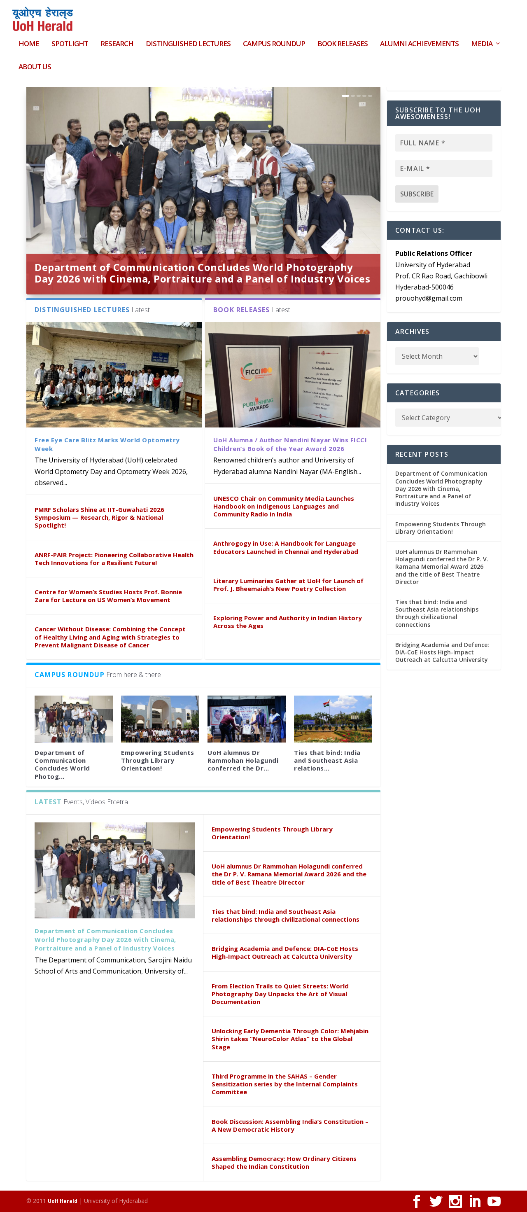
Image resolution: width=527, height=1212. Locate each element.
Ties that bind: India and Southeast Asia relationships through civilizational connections (285, 915)
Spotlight (69, 44)
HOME (29, 44)
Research (116, 44)
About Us (35, 67)
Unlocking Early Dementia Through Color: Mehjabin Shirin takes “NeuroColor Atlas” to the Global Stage (290, 1039)
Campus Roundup (274, 44)
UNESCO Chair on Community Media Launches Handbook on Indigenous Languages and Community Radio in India (283, 506)
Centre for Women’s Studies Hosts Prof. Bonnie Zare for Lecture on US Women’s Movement (108, 596)
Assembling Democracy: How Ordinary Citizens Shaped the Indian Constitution (284, 1162)
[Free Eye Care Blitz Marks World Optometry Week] (114, 374)
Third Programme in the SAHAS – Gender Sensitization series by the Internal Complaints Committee (285, 1084)
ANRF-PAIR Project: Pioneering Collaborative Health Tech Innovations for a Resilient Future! (114, 559)
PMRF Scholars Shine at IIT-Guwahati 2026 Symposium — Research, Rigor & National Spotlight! (99, 517)
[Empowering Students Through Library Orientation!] (160, 719)
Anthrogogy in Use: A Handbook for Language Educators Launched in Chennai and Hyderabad (285, 547)
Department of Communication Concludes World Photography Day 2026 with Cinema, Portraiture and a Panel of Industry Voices (202, 272)
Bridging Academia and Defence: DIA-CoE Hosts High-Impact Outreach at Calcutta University (285, 952)
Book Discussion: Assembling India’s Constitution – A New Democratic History (290, 1125)
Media (481, 44)
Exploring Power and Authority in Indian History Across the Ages (287, 622)
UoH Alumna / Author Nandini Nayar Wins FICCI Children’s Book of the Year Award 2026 (290, 444)
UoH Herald (62, 1201)
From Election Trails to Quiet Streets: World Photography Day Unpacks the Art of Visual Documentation (280, 994)
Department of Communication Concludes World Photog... (62, 764)
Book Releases (342, 44)
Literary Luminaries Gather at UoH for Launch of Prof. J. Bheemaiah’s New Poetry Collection (288, 585)
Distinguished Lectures (188, 44)
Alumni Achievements (419, 44)
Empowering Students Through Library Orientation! (157, 760)
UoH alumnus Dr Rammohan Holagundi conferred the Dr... (243, 760)
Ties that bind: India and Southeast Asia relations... (327, 760)
